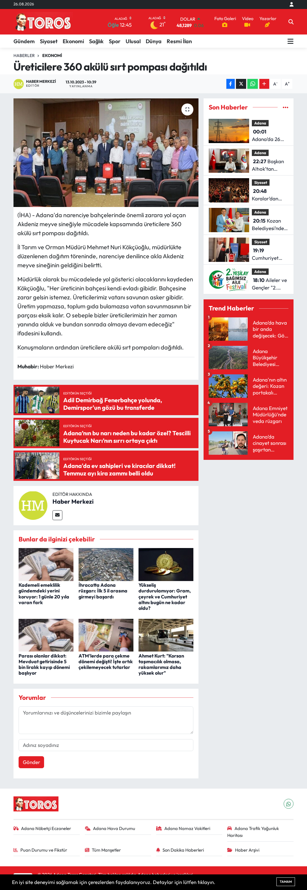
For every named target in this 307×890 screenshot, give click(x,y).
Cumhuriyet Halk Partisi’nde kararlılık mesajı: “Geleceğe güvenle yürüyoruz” (269, 254)
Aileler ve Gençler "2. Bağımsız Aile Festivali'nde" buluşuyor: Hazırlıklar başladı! (269, 284)
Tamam (286, 882)
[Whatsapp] (289, 804)
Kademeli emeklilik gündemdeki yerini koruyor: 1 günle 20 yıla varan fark (44, 593)
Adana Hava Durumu (114, 828)
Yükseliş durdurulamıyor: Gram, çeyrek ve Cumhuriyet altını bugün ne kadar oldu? (165, 596)
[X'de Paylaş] (241, 84)
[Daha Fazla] (264, 84)
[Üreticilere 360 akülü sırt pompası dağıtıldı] (105, 152)
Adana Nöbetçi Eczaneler (46, 828)
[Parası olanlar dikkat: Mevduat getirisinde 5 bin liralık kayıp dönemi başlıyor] (46, 634)
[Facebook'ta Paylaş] (230, 84)
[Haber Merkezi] (33, 505)
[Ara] (291, 22)
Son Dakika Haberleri (183, 850)
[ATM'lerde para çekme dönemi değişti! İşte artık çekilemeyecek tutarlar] (106, 634)
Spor (115, 41)
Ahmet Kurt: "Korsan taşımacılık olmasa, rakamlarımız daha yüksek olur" (161, 664)
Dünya (154, 41)
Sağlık (96, 41)
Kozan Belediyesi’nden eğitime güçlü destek (269, 224)
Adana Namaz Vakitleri (187, 828)
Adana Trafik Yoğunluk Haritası (253, 832)
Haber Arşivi (247, 850)
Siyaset (49, 41)
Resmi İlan (179, 41)
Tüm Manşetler (106, 850)
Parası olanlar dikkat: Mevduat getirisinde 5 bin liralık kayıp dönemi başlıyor (44, 664)
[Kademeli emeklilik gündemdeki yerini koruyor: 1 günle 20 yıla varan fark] (46, 564)
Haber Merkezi (73, 501)
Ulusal (133, 41)
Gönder (31, 762)
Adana (260, 123)
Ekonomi (73, 41)
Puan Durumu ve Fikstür (43, 850)
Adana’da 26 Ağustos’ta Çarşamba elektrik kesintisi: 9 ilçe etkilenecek (270, 135)
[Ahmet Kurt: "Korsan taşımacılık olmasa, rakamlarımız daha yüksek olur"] (166, 634)
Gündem (24, 41)
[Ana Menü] (291, 41)
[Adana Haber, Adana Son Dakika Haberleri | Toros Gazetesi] (43, 21)
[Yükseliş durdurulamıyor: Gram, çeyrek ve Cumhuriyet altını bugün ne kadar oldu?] (166, 564)
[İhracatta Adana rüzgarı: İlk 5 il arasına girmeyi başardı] (106, 564)
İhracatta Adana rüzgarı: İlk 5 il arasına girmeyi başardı (103, 590)
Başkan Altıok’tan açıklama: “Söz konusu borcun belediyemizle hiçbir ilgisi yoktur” (268, 165)
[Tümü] (285, 107)
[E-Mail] (57, 515)
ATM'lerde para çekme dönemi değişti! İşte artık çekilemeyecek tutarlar (106, 661)
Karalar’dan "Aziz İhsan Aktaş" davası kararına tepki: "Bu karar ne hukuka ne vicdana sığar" (268, 195)
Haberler (24, 55)
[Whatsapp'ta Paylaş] (252, 84)
